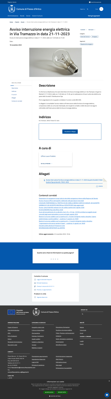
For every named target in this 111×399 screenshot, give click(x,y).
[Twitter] (86, 9)
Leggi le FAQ (35, 362)
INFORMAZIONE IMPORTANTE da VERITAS (52, 228)
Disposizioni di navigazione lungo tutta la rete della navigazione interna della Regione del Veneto (68, 198)
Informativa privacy (61, 362)
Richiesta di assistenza (38, 365)
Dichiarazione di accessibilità (64, 368)
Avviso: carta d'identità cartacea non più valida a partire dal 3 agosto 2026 (61, 207)
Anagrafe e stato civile (38, 327)
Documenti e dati (12, 345)
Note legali (59, 365)
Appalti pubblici (36, 339)
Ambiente (58, 336)
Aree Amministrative (13, 330)
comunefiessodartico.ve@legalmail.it (18, 372)
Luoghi (82, 341)
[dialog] (55, 389)
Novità (17, 22)
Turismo (34, 345)
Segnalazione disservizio (38, 359)
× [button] (109, 381)
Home (11, 22)
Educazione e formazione (63, 327)
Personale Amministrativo (15, 342)
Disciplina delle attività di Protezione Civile (52, 226)
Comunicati (83, 330)
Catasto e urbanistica (37, 342)
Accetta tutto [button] (49, 392)
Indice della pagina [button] (16, 83)
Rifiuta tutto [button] (62, 392)
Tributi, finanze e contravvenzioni (65, 333)
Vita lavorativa (36, 333)
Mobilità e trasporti (37, 348)
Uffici (9, 333)
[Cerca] (101, 9)
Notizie (82, 327)
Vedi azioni (91, 30)
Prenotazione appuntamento (40, 356)
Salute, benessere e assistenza (64, 339)
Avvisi (22, 22)
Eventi (81, 344)
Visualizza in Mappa (70, 132)
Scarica (101, 186)
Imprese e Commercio (38, 336)
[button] (55, 396)
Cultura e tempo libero (38, 330)
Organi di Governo (13, 327)
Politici (9, 339)
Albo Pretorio (59, 359)
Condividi (82, 30)
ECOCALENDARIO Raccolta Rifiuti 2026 (51, 210)
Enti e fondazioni (12, 336)
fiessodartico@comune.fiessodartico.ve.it (23, 368)
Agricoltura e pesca (61, 345)
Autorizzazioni (60, 342)
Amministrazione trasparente (64, 356)
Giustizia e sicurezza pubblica (64, 330)
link (71, 389)
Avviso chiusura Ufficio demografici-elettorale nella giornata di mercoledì (61, 201)
